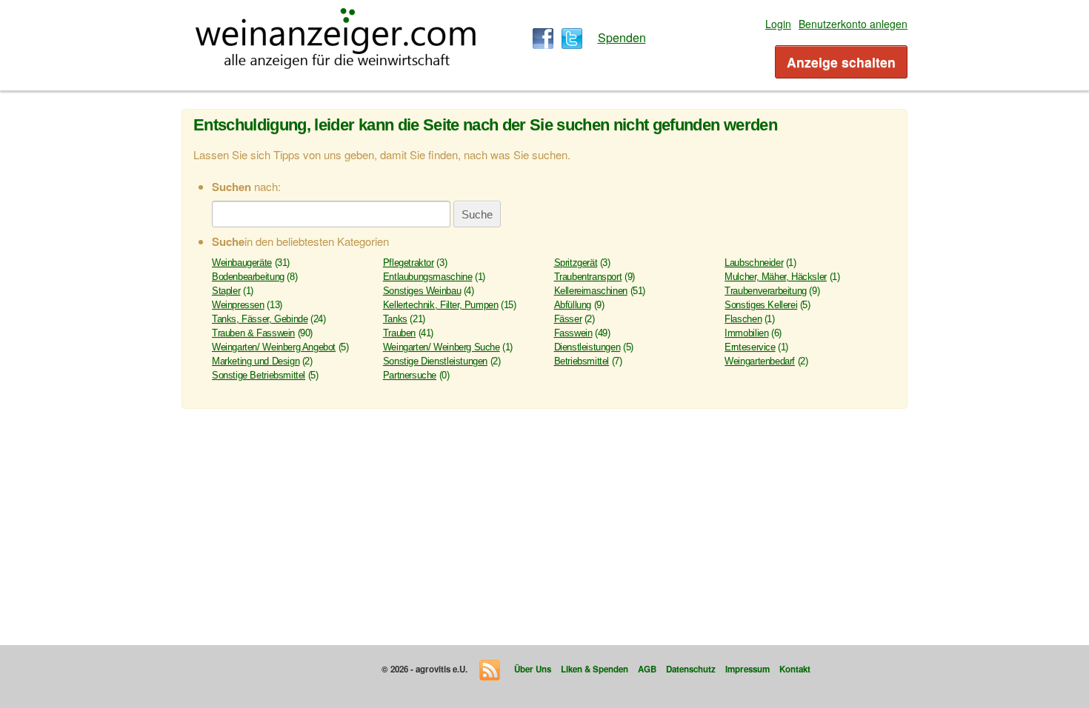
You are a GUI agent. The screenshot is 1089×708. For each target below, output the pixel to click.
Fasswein (573, 332)
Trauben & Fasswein (253, 332)
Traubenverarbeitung (766, 290)
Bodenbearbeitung (248, 276)
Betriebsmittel (582, 361)
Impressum (747, 669)
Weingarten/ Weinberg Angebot (274, 347)
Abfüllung (573, 304)
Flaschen (743, 318)
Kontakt (794, 669)
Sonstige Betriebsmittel (258, 375)
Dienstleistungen (587, 347)
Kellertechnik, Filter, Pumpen (441, 304)
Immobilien (746, 332)
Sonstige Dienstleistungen (435, 361)
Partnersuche (409, 375)
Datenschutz (691, 669)
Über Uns (532, 669)
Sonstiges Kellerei (761, 304)
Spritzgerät (576, 262)
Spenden (622, 37)
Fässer (568, 318)
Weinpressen (238, 304)
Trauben (399, 332)
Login (778, 23)
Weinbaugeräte (242, 262)
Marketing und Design (255, 361)
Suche (477, 214)
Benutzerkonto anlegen (853, 23)
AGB (647, 669)
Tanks (395, 318)
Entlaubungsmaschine (428, 276)
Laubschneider (754, 262)
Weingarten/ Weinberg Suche (441, 347)
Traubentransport (588, 276)
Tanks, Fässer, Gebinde (259, 318)
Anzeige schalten (841, 62)
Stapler (226, 290)
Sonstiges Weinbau (422, 290)
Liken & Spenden (594, 669)
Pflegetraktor (408, 262)
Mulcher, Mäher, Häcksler (776, 276)
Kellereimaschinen (590, 290)
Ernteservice (750, 347)
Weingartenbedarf (760, 361)
